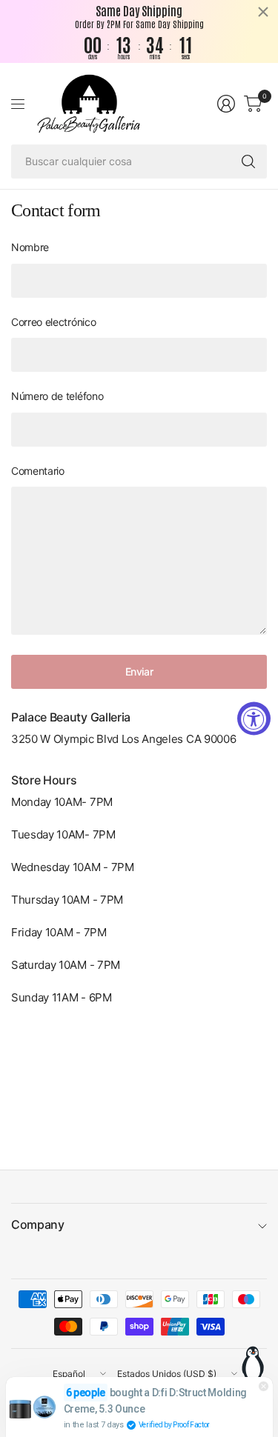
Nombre (30, 247)
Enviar (139, 671)
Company (37, 1224)
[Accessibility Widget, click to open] (254, 719)
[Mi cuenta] (226, 103)
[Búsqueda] (248, 161)
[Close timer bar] (263, 12)
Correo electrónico (53, 322)
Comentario (37, 470)
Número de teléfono (57, 396)
